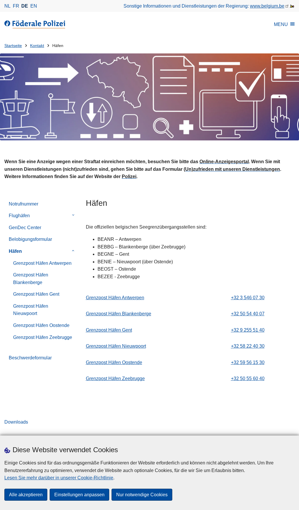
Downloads (16, 422)
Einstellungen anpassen (79, 494)
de (24, 6)
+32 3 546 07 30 (248, 297)
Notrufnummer (23, 203)
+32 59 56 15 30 (248, 362)
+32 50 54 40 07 (248, 313)
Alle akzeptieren (26, 494)
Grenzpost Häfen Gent (36, 294)
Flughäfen (19, 215)
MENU (281, 24)
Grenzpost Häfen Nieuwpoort (30, 310)
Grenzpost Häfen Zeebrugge (42, 337)
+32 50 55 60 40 (248, 378)
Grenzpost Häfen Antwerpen (42, 263)
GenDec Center (25, 227)
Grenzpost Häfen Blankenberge (30, 278)
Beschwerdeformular (30, 357)
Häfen (15, 251)
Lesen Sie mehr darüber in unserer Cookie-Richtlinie (58, 477)
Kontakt (37, 45)
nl (7, 6)
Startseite (13, 45)
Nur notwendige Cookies (142, 494)
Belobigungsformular (30, 239)
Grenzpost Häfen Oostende (41, 325)
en (33, 6)
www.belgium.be (267, 6)
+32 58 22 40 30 (248, 346)
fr (16, 6)
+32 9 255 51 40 (248, 330)
